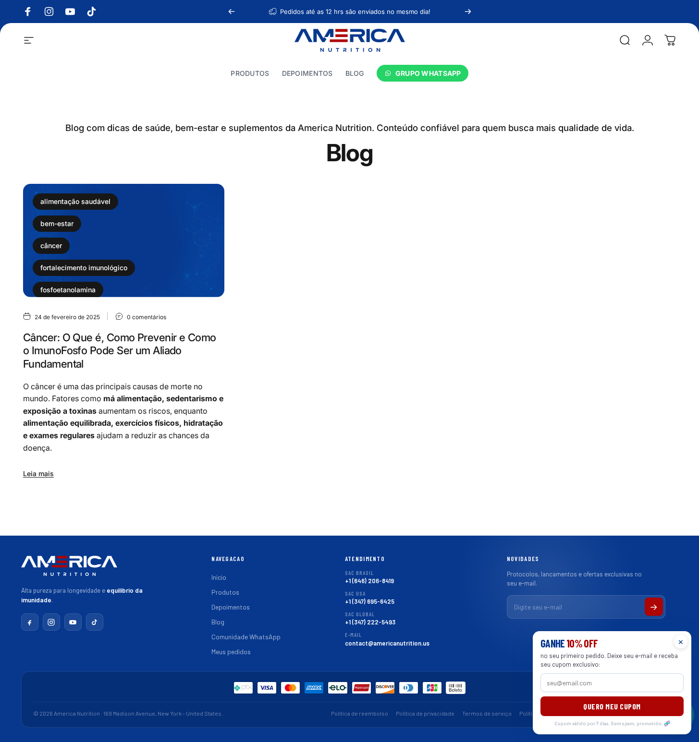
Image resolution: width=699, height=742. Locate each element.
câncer (51, 245)
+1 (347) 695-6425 (369, 597)
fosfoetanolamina (68, 290)
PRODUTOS (250, 73)
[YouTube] (73, 622)
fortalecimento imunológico (83, 267)
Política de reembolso (359, 713)
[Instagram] (51, 622)
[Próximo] (467, 11)
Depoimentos (230, 607)
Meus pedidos (231, 651)
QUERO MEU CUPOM (612, 706)
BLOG (354, 73)
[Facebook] (29, 622)
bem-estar (57, 223)
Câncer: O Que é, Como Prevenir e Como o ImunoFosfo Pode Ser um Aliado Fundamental (119, 350)
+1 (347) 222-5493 (370, 618)
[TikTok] (94, 622)
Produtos (225, 592)
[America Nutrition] (69, 569)
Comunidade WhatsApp (246, 637)
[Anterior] (231, 11)
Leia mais (38, 473)
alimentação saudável (75, 201)
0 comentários (146, 317)
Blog (217, 622)
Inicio (218, 577)
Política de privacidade (425, 713)
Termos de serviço (487, 713)
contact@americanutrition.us (387, 639)
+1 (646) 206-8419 (369, 577)
